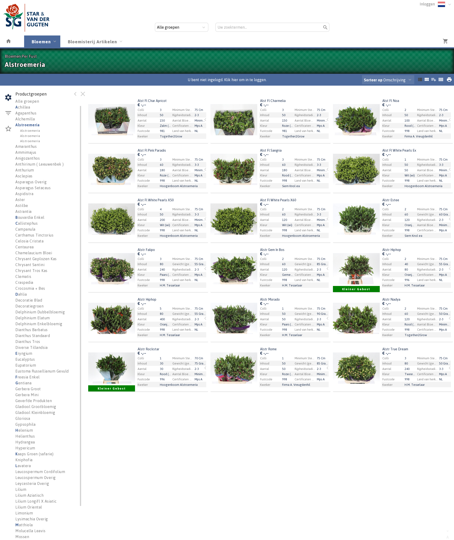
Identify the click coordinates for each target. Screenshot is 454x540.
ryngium (23, 353)
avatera (23, 465)
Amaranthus (26, 146)
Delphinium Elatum (32, 318)
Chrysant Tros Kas (31, 270)
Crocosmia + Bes (30, 288)
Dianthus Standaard (32, 335)
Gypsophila (25, 424)
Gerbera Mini (27, 394)
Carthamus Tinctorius (34, 235)
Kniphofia (24, 459)
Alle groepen (27, 101)
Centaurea (24, 247)
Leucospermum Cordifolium (40, 471)
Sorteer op (373, 80)
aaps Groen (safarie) (34, 454)
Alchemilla (25, 119)
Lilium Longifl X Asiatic (36, 501)
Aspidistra (24, 193)
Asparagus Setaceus (33, 187)
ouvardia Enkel (29, 217)
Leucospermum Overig (35, 477)
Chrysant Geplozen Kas (36, 258)
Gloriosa (22, 418)
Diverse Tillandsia (31, 347)
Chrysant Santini (29, 264)
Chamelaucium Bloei (33, 252)
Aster (20, 199)
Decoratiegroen (29, 306)
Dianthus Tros (27, 341)
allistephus (26, 223)
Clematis (23, 276)
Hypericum (25, 448)
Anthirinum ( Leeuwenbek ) (39, 164)
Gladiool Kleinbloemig (35, 412)
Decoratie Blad (28, 300)
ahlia (21, 294)
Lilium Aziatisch (29, 495)
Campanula (25, 229)
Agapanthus (25, 113)
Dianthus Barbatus (31, 329)
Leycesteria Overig (32, 483)
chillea (22, 107)
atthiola (24, 524)
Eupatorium (25, 365)
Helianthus (25, 436)
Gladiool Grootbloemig (35, 406)
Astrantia (23, 211)
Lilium (20, 489)
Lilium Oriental (28, 507)
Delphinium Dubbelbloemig (40, 312)
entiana (23, 383)
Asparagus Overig (31, 182)
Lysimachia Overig (31, 519)
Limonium (24, 513)
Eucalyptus (25, 359)
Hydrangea (25, 442)
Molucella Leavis (30, 530)
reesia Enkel (27, 377)
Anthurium (24, 170)
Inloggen (427, 4)
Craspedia (24, 282)
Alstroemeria (27, 125)
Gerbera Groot (28, 388)
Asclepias (24, 176)
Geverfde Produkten (33, 400)
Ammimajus (25, 152)
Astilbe (21, 205)
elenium (24, 430)
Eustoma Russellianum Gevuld (42, 371)
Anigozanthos (27, 158)
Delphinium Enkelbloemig (38, 323)
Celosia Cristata (29, 241)
